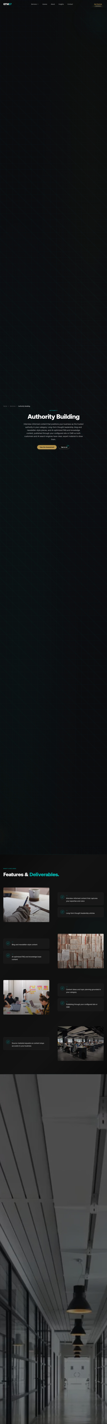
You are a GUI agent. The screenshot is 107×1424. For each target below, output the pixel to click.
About (53, 4)
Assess (44, 4)
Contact (70, 4)
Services (34, 4)
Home (5, 406)
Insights (61, 4)
